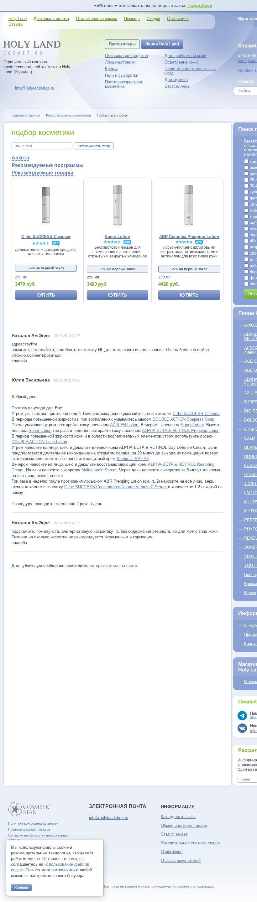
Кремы (111, 68)
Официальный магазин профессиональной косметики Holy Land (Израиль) (36, 67)
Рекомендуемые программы (48, 165)
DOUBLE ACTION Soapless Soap (183, 419)
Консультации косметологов (68, 115)
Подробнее (199, 5)
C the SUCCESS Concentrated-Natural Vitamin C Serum (115, 487)
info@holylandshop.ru (34, 88)
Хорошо (21, 887)
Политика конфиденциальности (33, 823)
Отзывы (15, 24)
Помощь (132, 18)
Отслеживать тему (94, 146)
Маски (250, 592)
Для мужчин (176, 79)
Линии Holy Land (162, 44)
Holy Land (17, 18)
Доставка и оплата (51, 18)
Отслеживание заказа (96, 18)
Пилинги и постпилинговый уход (190, 70)
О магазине (178, 18)
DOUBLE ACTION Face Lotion (39, 441)
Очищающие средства (126, 55)
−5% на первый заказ (46, 268)
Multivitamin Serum (99, 470)
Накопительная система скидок (191, 843)
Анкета (20, 157)
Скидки (153, 18)
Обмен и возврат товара (184, 825)
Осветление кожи (181, 62)
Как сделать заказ (178, 816)
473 (199, 242)
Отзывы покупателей (181, 860)
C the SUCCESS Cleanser (196, 413)
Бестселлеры (122, 44)
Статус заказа (174, 834)
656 (127, 242)
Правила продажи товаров (29, 829)
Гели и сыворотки (121, 75)
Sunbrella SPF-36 (133, 458)
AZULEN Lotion (124, 424)
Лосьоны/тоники (120, 62)
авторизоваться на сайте (113, 565)
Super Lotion (192, 424)
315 (56, 243)
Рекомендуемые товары (42, 172)
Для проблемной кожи (185, 55)
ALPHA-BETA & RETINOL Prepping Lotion (180, 430)
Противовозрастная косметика (123, 84)
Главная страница (26, 115)
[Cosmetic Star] (30, 809)
